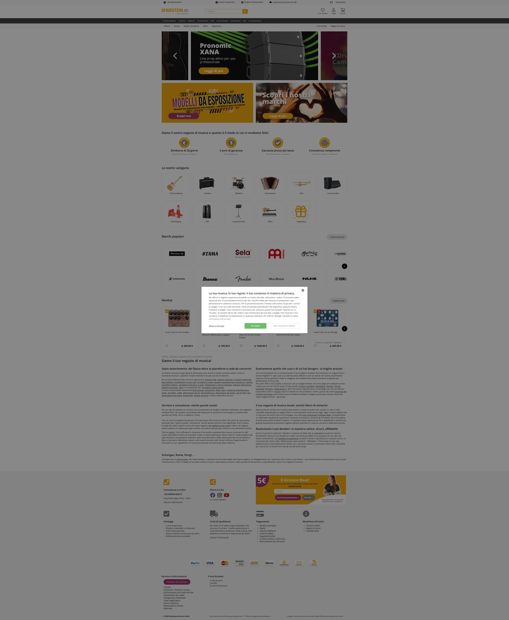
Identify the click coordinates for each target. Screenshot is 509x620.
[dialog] (254, 310)
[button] (216, 326)
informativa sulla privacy (220, 319)
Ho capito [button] (255, 326)
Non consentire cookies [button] (284, 326)
